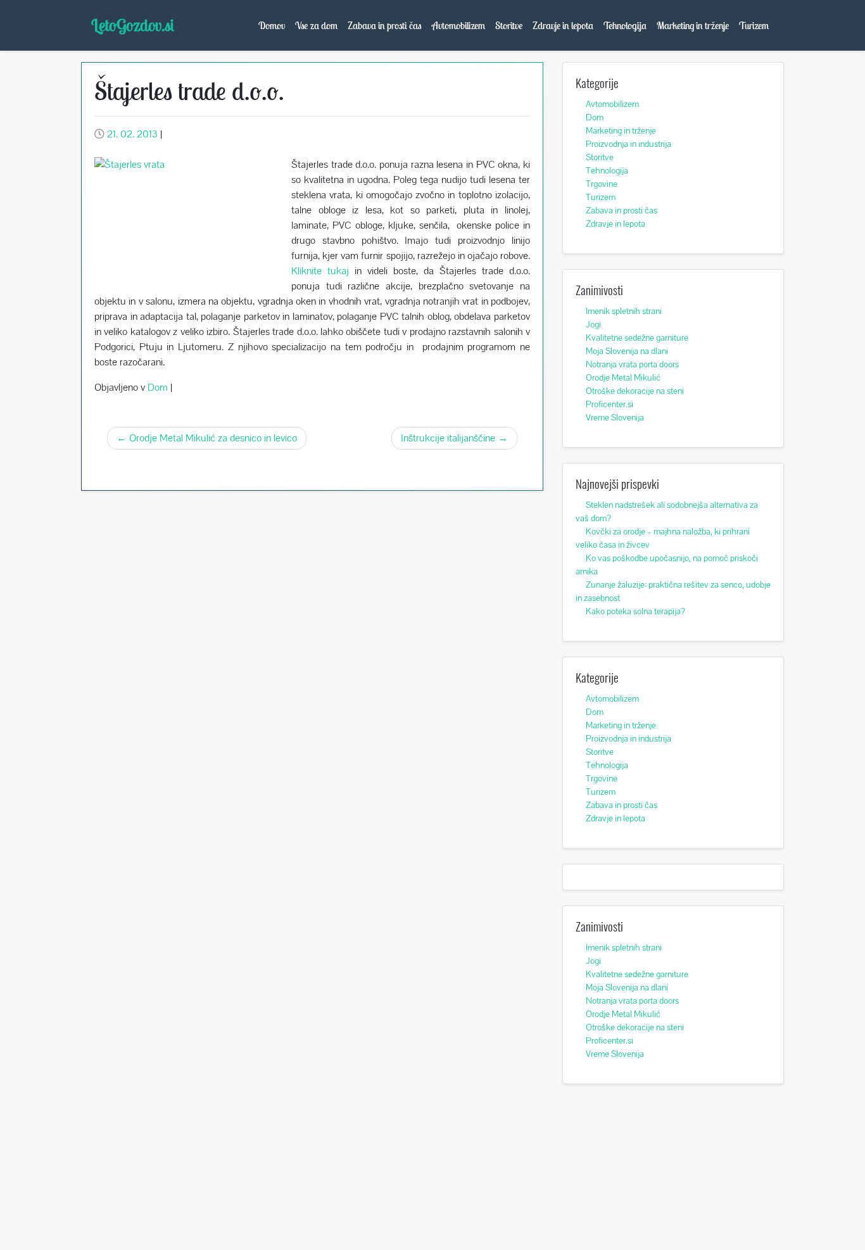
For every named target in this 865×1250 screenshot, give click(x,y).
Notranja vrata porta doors (632, 364)
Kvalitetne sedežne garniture (637, 337)
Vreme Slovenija (615, 417)
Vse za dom (316, 25)
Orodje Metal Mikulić (623, 377)
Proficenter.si (609, 404)
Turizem (754, 25)
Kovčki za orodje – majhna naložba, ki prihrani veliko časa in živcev (663, 538)
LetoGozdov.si (132, 25)
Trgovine (601, 183)
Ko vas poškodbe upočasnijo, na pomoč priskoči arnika (667, 564)
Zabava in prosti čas (385, 25)
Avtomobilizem (458, 25)
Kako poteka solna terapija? (635, 611)
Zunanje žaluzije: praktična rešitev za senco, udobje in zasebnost (673, 591)
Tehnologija (625, 25)
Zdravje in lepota (563, 25)
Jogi (593, 324)
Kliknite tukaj (320, 270)
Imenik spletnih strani (624, 311)
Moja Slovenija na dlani (627, 351)
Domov (271, 25)
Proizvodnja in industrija (628, 143)
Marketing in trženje (693, 25)
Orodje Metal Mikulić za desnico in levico (213, 438)
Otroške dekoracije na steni (635, 390)
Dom (158, 387)
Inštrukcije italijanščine (448, 438)
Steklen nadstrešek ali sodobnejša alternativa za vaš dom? (667, 511)
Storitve (508, 25)
